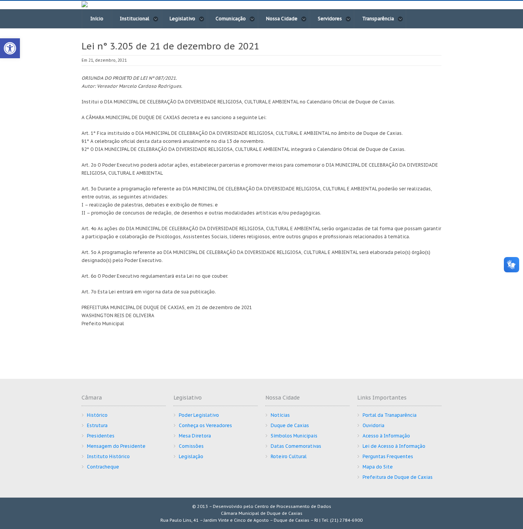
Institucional (134, 18)
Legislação (191, 456)
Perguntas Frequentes (388, 456)
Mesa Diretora (195, 436)
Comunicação (231, 18)
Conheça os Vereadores (205, 425)
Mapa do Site (378, 467)
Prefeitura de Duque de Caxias (398, 477)
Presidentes (100, 436)
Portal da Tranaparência (390, 415)
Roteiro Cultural (289, 456)
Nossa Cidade (281, 18)
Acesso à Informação (386, 436)
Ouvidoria (373, 425)
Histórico (97, 415)
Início (96, 18)
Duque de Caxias (290, 425)
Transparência (378, 18)
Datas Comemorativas (296, 446)
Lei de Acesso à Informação (394, 446)
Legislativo (182, 18)
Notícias (280, 415)
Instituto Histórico (108, 456)
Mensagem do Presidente (116, 446)
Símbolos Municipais (294, 436)
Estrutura (97, 425)
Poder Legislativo (199, 415)
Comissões (191, 446)
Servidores (330, 18)
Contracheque (103, 467)
